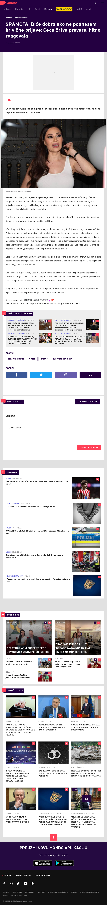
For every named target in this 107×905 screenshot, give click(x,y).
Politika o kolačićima (58, 892)
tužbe (32, 359)
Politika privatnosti (89, 892)
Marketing (17, 892)
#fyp (31, 303)
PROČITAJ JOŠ (15, 690)
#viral (37, 303)
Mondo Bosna (43, 875)
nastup (44, 359)
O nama (6, 892)
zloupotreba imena (62, 359)
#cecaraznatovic (20, 303)
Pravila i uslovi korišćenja (15, 896)
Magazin (9, 18)
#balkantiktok (47, 303)
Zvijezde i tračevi (21, 18)
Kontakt (41, 892)
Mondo (7, 875)
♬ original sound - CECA (67, 303)
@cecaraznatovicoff (16, 300)
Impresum (29, 892)
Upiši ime (10, 416)
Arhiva (74, 892)
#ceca (9, 303)
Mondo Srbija (23, 875)
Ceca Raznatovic (16, 359)
